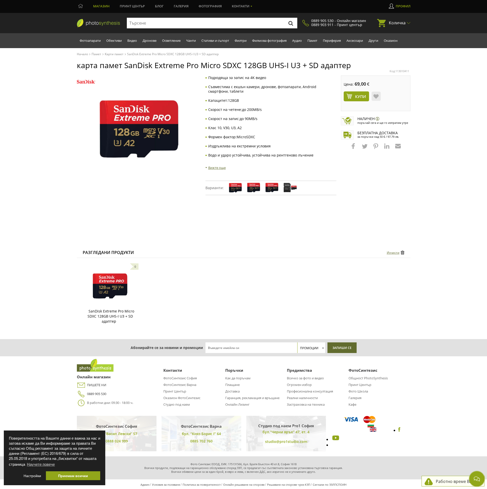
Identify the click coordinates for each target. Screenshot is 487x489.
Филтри (241, 40)
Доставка (232, 391)
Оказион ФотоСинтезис (181, 398)
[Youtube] (335, 439)
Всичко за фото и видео (305, 378)
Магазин (101, 6)
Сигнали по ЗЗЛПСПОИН (329, 484)
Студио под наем (176, 404)
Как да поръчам (238, 378)
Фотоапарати (90, 40)
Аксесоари (354, 40)
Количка (397, 23)
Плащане (232, 384)
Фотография (210, 6)
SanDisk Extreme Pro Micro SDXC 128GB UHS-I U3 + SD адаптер (111, 316)
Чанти (191, 40)
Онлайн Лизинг (237, 404)
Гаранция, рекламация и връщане (252, 398)
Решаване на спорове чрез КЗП (288, 484)
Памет (312, 40)
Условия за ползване (166, 484)
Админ (145, 484)
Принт (132, 6)
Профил (403, 6)
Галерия (181, 6)
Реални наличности (302, 398)
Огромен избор (299, 384)
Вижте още (217, 167)
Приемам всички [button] (73, 475)
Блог (159, 6)
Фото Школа (358, 391)
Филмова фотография (269, 40)
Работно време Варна (457, 481)
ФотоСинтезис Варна (179, 384)
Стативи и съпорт (215, 40)
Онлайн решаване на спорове (244, 484)
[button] (353, 148)
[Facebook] (399, 430)
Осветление (171, 40)
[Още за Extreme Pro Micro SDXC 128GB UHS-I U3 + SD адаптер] (110, 286)
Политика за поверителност (202, 484)
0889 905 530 (96, 394)
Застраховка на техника (306, 404)
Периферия (332, 40)
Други (373, 40)
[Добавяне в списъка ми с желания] (376, 96)
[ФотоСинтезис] (98, 23)
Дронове (149, 40)
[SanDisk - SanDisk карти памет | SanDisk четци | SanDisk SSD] (86, 81)
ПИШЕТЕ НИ (96, 385)
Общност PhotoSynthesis (368, 378)
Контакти (240, 6)
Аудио (297, 40)
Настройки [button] (32, 475)
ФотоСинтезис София (180, 378)
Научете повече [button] (41, 464)
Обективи (114, 40)
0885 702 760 (201, 441)
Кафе (352, 404)
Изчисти (393, 252)
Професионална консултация (310, 391)
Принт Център (174, 391)
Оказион (390, 40)
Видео (132, 40)
